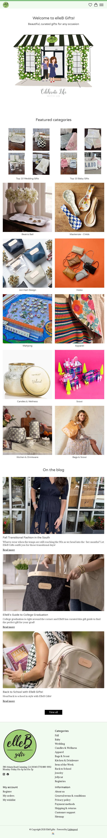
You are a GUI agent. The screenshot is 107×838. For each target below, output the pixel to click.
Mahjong (27, 345)
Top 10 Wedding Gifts (27, 178)
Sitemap (59, 816)
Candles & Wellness (27, 401)
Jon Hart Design (27, 290)
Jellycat (59, 777)
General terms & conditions (70, 795)
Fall (57, 735)
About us (60, 791)
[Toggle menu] (101, 5)
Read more (9, 549)
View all (53, 712)
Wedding (60, 743)
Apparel (79, 345)
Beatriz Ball (27, 234)
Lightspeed (73, 829)
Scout (79, 401)
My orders (8, 795)
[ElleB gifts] (6, 5)
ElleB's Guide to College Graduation (25, 614)
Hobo (79, 290)
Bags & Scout (79, 457)
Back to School (63, 768)
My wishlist (9, 799)
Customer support (65, 812)
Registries (60, 781)
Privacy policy (62, 799)
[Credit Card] (53, 833)
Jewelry (59, 772)
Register (7, 791)
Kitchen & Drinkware (27, 457)
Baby (57, 739)
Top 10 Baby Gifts (79, 178)
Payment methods (65, 804)
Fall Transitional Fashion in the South (26, 537)
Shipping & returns (65, 808)
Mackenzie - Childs (79, 234)
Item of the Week (64, 764)
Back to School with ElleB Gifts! (23, 691)
